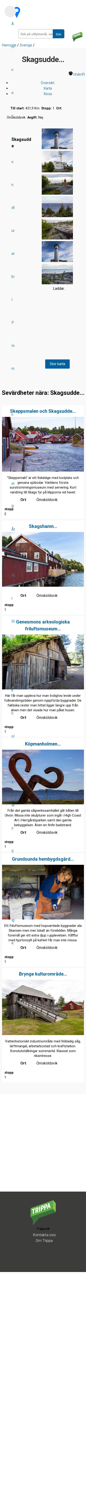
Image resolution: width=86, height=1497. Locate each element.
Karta (48, 88)
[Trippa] (43, 1224)
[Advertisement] (43, 1148)
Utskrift (79, 74)
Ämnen (12, 70)
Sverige (13, 897)
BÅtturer (13, 552)
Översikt (47, 83)
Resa (48, 94)
